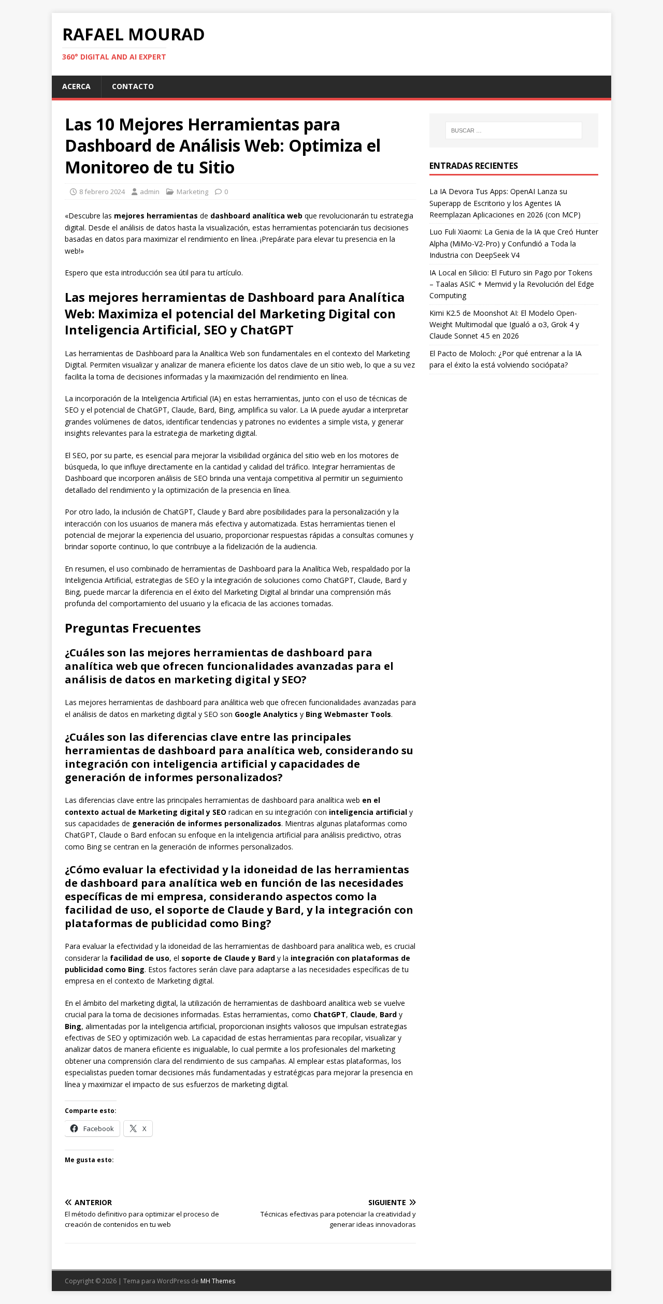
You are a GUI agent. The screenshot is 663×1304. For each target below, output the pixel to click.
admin (150, 191)
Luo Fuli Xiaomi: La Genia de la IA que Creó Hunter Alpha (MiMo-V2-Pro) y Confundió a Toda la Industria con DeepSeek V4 (513, 243)
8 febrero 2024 (102, 191)
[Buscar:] (514, 130)
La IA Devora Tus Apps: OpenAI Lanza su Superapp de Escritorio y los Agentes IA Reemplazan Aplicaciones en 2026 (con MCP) (505, 202)
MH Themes (217, 1281)
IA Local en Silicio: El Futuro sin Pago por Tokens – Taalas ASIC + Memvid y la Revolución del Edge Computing (511, 284)
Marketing (192, 191)
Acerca (76, 86)
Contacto (133, 86)
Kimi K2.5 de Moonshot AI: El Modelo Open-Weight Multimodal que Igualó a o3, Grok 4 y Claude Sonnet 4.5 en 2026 (504, 324)
